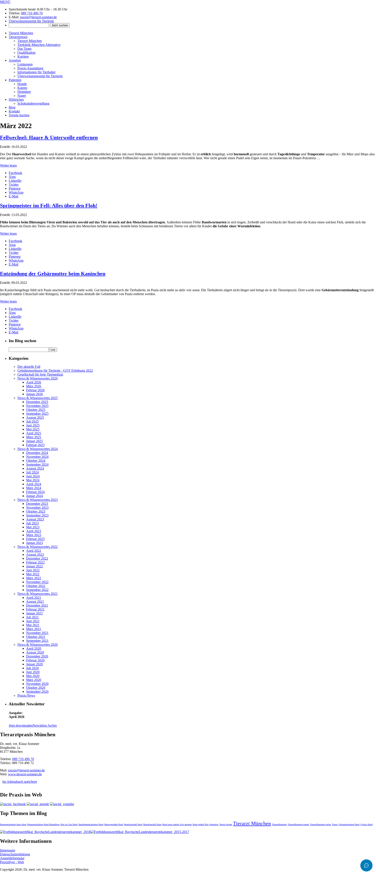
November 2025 (37, 406)
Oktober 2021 (35, 637)
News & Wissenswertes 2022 (37, 547)
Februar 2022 (35, 562)
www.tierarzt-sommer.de (25, 774)
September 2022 (37, 590)
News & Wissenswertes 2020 (37, 644)
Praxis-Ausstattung (30, 68)
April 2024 (33, 484)
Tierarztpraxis (18, 37)
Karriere (23, 56)
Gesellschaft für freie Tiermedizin (40, 374)
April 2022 (33, 550)
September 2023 (37, 515)
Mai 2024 (32, 480)
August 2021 (35, 601)
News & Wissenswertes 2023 (37, 500)
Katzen (22, 88)
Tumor (335, 824)
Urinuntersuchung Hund (349, 824)
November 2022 (37, 582)
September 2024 (37, 464)
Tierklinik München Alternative (38, 45)
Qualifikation (26, 52)
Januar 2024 (34, 496)
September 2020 (37, 691)
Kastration (214, 824)
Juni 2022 (33, 570)
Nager (21, 95)
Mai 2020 (32, 676)
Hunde (22, 84)
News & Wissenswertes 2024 (37, 449)
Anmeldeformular (12, 858)
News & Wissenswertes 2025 (37, 398)
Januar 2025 (34, 441)
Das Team (24, 48)
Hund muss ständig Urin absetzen (177, 824)
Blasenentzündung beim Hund (13, 824)
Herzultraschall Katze (152, 824)
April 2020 (33, 648)
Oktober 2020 (35, 687)
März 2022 (33, 578)
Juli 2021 (32, 617)
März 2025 (33, 437)
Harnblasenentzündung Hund (90, 824)
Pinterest (14, 188)
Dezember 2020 (37, 656)
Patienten (15, 80)
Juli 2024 (32, 472)
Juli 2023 (32, 523)
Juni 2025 (33, 425)
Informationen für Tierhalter (36, 72)
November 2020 (37, 684)
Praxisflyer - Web (12, 862)
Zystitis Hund (366, 824)
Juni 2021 (33, 621)
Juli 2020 (32, 668)
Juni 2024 (33, 476)
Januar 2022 (34, 566)
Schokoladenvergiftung (33, 103)
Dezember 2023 (37, 503)
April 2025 (33, 433)
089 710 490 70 (32, 13)
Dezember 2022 (37, 558)
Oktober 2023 (35, 511)
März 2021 (33, 629)
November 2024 (37, 456)
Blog (12, 107)
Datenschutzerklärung (15, 854)
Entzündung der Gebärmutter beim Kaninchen (52, 273)
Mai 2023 (32, 527)
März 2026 (33, 386)
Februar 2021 (35, 609)
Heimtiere (24, 92)
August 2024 (35, 468)
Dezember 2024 (37, 453)
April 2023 (33, 531)
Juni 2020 (33, 672)
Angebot (15, 60)
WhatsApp (16, 192)
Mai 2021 (32, 625)
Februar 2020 (35, 660)
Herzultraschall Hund (133, 824)
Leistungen (25, 64)
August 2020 (35, 652)
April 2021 (33, 597)
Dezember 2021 (37, 605)
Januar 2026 (34, 394)
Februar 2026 (35, 390)
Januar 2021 (34, 613)
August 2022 (35, 554)
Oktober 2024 (35, 460)
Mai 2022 (32, 574)
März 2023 (33, 535)
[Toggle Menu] (366, 865)
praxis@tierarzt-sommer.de (38, 17)
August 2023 (35, 519)
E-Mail (13, 196)
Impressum (7, 850)
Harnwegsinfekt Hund (113, 824)
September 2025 (37, 413)
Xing (12, 177)
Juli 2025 (32, 421)
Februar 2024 (35, 492)
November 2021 (37, 633)
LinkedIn (15, 180)
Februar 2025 (35, 445)
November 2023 (37, 507)
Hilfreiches (16, 99)
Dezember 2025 (37, 402)
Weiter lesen (8, 165)
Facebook (15, 173)
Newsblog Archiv (45, 725)
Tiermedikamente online (320, 824)
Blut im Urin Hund (68, 824)
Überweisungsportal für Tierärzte (31, 21)
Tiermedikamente (279, 824)
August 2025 (35, 417)
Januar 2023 (34, 543)
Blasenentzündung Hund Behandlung (43, 824)
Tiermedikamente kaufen (298, 824)
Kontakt (14, 111)
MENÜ (5, 2)
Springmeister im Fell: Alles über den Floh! (48, 205)
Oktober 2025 (35, 410)
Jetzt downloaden (21, 725)
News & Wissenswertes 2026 (37, 378)
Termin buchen (19, 115)
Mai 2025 (32, 429)
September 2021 (37, 640)
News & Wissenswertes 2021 (37, 594)
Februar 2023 (35, 539)
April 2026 (33, 382)
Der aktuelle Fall (28, 366)
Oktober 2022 (35, 586)
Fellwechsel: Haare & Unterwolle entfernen (49, 137)
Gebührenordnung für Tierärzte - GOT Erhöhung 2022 (55, 370)
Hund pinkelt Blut (201, 824)
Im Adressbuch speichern (19, 781)
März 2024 (33, 488)
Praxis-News (26, 695)
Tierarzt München (21, 33)
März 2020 (33, 680)
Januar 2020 (34, 664)
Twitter (13, 184)
